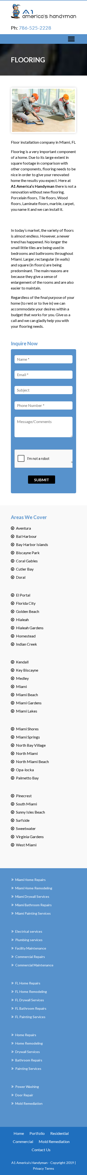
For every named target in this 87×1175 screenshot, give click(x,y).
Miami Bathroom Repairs (33, 905)
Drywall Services (27, 1052)
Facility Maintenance (30, 948)
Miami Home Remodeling (33, 888)
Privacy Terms (43, 1168)
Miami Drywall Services (32, 896)
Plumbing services (29, 940)
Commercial (23, 1141)
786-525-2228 (35, 28)
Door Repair (24, 1095)
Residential (59, 1133)
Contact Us (41, 1149)
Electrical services (28, 931)
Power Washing (27, 1087)
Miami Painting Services (33, 913)
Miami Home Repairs (30, 880)
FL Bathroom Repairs (30, 1008)
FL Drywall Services (29, 1000)
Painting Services (28, 1068)
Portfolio (37, 1133)
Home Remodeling (29, 1043)
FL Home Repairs (27, 983)
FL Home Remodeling (31, 991)
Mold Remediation (29, 1103)
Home (19, 1133)
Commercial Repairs (30, 957)
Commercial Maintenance (34, 965)
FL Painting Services (30, 1017)
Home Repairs (25, 1035)
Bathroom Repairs (28, 1060)
